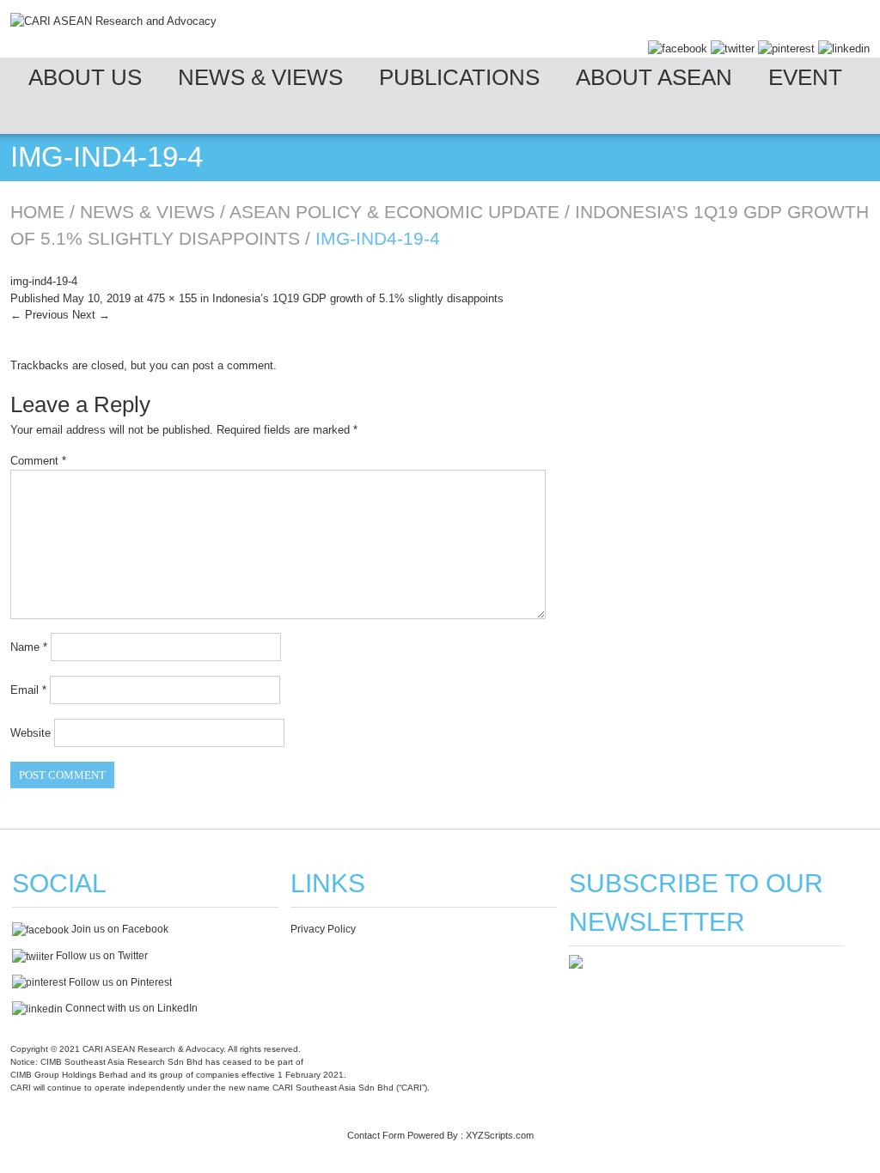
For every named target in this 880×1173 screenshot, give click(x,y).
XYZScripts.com (500, 1135)
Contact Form (376, 1135)
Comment (38, 460)
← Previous (39, 314)
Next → (91, 314)
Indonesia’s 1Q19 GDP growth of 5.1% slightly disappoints (358, 298)
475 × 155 (172, 298)
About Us (85, 77)
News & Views (260, 77)
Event (805, 77)
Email (28, 690)
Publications (459, 77)
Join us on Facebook (118, 929)
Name (28, 647)
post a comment (232, 365)
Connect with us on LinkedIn (130, 1008)
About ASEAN (654, 77)
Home (37, 212)
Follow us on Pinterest (119, 982)
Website (30, 732)
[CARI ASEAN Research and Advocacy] (113, 21)
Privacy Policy (323, 929)
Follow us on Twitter (100, 956)
